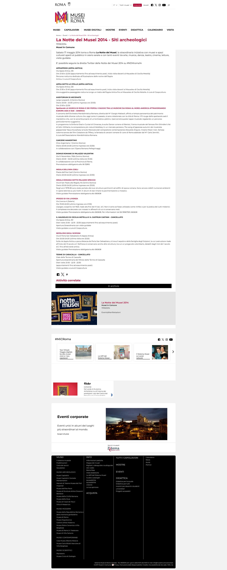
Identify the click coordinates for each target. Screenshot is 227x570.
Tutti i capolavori (127, 457)
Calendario (155, 30)
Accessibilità (91, 480)
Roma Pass (90, 470)
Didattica (137, 30)
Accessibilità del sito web (157, 565)
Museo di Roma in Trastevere (68, 530)
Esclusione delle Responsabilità (131, 565)
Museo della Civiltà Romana (67, 496)
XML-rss (170, 565)
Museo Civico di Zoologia (66, 556)
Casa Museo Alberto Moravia (67, 541)
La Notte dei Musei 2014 (115, 302)
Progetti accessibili (123, 491)
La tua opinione (92, 487)
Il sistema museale (64, 460)
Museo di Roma (62, 517)
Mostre (110, 30)
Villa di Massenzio (63, 504)
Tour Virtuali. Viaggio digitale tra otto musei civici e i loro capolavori (66, 354)
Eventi (123, 30)
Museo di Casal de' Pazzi (66, 502)
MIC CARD (90, 468)
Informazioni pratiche (94, 460)
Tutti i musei (124, 5)
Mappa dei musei (93, 463)
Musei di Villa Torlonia (65, 533)
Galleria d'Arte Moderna (66, 523)
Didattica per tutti (123, 484)
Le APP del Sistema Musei (104, 357)
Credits (145, 565)
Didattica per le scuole (124, 481)
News (148, 460)
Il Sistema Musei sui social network (142, 356)
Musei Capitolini (63, 475)
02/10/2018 (96, 391)
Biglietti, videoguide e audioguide (99, 465)
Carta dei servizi (63, 465)
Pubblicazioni (62, 463)
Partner (149, 465)
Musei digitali (92, 30)
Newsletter (61, 468)
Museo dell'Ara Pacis (64, 488)
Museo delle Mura (63, 499)
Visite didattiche (92, 473)
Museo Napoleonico (64, 520)
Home (58, 35)
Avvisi (148, 462)
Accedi (146, 5)
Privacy (116, 565)
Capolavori (71, 30)
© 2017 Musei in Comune (102, 565)
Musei (56, 30)
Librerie (89, 485)
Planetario (61, 553)
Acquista (137, 5)
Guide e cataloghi (93, 478)
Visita (170, 30)
